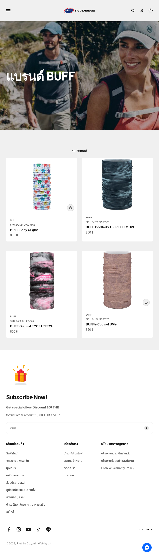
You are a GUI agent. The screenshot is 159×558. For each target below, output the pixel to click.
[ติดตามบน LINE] (48, 529)
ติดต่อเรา (69, 468)
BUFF (13, 220)
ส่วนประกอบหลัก (16, 482)
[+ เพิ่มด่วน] (70, 207)
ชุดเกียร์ (11, 468)
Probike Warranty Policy (117, 468)
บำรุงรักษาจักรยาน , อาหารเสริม (25, 504)
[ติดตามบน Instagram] (18, 529)
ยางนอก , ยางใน (16, 497)
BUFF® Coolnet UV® (101, 324)
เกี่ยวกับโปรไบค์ (73, 453)
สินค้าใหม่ (11, 453)
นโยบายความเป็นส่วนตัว (115, 453)
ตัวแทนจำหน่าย (73, 460)
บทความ (69, 475)
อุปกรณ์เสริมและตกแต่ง (21, 489)
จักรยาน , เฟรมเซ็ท (17, 460)
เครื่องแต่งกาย (15, 475)
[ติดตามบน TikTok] (38, 529)
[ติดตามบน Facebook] (8, 529)
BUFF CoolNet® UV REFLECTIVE (110, 227)
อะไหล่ (10, 511)
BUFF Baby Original (24, 230)
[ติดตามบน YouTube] (28, 529)
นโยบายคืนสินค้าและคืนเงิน (117, 460)
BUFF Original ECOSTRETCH (32, 326)
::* (49, 543)
